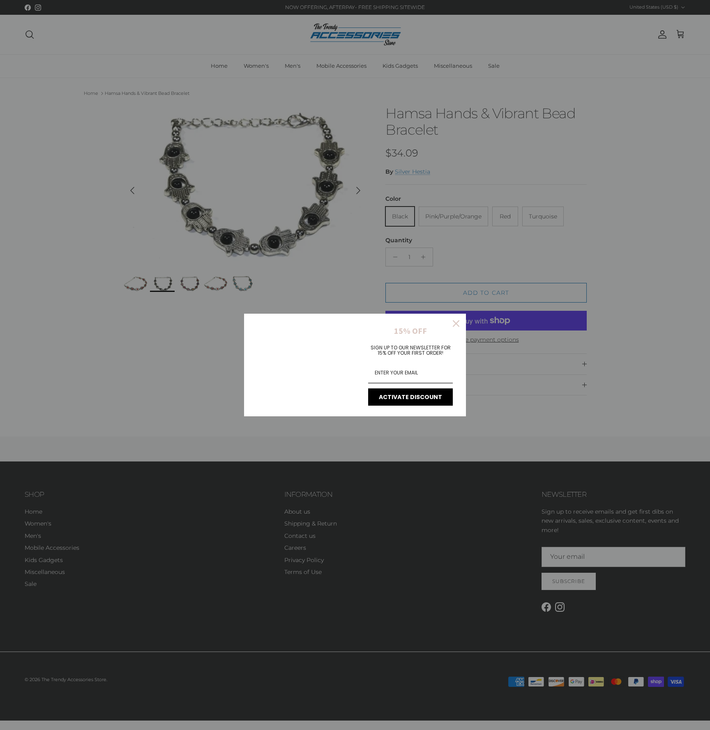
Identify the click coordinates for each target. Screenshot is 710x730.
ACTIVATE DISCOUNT (410, 397)
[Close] (456, 323)
